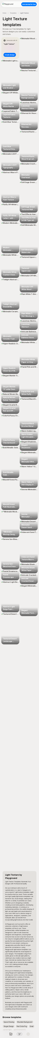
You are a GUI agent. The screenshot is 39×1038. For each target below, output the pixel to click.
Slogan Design (9, 1026)
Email (31, 1026)
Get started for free (29, 4)
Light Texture (24, 13)
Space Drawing (9, 1022)
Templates (13, 13)
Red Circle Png (22, 1026)
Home (4, 13)
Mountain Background (24, 1022)
